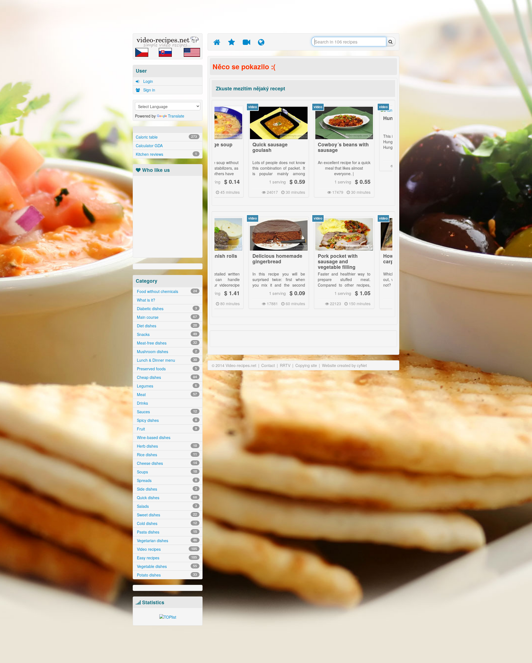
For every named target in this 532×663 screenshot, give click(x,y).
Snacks (166, 334)
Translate (176, 116)
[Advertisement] (107, 87)
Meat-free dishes (166, 343)
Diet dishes (166, 325)
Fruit (166, 429)
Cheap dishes (166, 377)
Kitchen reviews (166, 154)
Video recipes (166, 549)
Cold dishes (166, 523)
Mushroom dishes (166, 351)
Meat (166, 394)
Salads (166, 506)
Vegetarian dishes (166, 540)
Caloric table (166, 137)
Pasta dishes (166, 532)
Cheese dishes (166, 463)
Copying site (306, 365)
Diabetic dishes (166, 308)
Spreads (166, 480)
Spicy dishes (166, 420)
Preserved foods (166, 368)
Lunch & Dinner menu (166, 360)
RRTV (285, 365)
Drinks (142, 403)
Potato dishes (166, 575)
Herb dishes (166, 446)
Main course (166, 317)
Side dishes (166, 489)
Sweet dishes (166, 514)
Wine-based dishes (153, 437)
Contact (268, 365)
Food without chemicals (166, 291)
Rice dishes (166, 454)
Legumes (166, 386)
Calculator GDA (149, 145)
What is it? (145, 300)
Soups (166, 472)
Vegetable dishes (166, 566)
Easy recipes (166, 557)
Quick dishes (166, 497)
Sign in (148, 90)
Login (147, 81)
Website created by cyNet (344, 365)
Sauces (166, 411)
